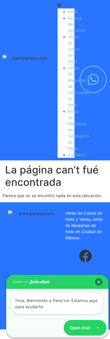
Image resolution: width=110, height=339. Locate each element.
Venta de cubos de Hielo (74, 49)
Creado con (21, 281)
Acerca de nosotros (76, 24)
